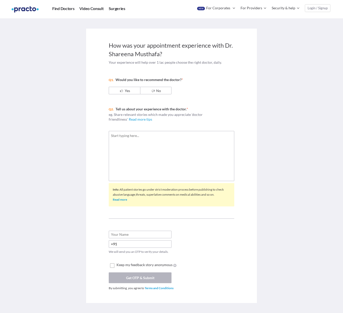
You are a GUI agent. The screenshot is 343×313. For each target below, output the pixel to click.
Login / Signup (318, 8)
